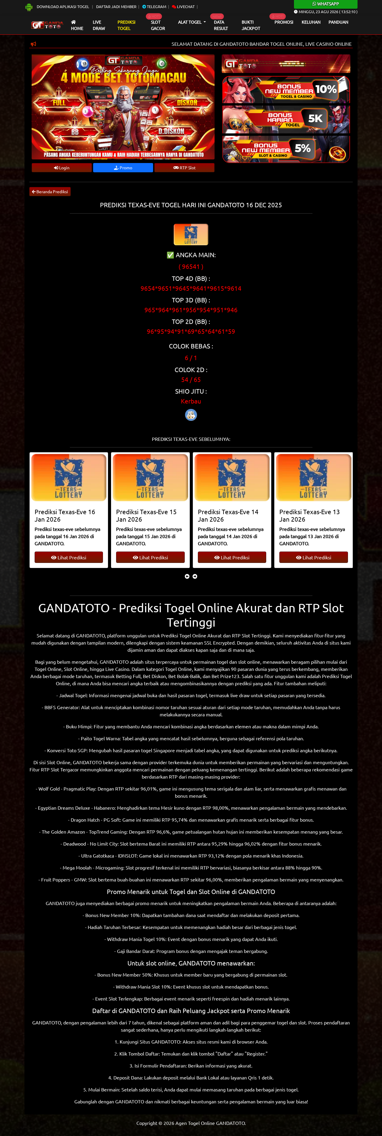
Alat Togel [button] (190, 22)
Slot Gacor (158, 25)
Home (77, 28)
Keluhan (311, 22)
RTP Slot (187, 167)
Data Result (221, 25)
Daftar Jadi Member (116, 6)
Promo (125, 167)
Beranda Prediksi (52, 191)
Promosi (284, 22)
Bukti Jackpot (251, 25)
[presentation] (187, 576)
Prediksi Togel (126, 25)
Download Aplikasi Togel (63, 6)
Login (64, 167)
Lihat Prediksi (71, 557)
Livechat (185, 6)
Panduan (338, 22)
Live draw (99, 25)
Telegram (156, 6)
